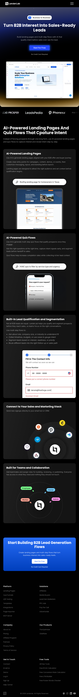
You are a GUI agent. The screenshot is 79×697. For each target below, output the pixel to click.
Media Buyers (45, 595)
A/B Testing (7, 599)
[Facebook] (64, 693)
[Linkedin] (71, 693)
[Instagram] (67, 693)
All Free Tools (45, 664)
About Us (6, 630)
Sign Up (6, 681)
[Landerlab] (12, 3)
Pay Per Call (44, 607)
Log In (5, 676)
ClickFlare (43, 634)
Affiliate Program (10, 638)
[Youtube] (74, 693)
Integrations (8, 607)
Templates (7, 603)
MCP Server (7, 616)
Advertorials (44, 612)
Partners (6, 642)
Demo (5, 672)
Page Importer (9, 612)
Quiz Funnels (8, 595)
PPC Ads (43, 603)
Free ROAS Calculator (48, 668)
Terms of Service (9, 650)
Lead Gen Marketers (47, 599)
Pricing (6, 634)
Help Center (8, 685)
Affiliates (43, 591)
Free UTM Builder (46, 676)
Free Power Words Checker (50, 681)
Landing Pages (9, 591)
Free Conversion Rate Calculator (52, 672)
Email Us (6, 668)
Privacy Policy (8, 646)
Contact (6, 664)
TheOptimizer (45, 630)
